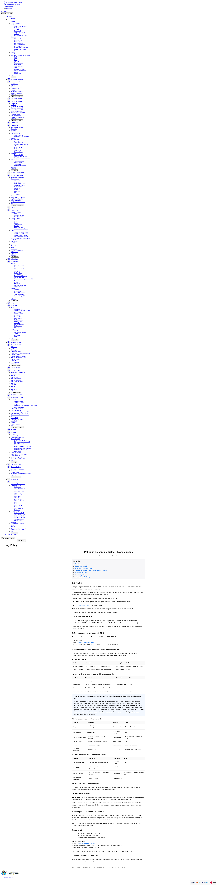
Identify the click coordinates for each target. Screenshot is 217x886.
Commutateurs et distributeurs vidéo (20, 238)
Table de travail (18, 66)
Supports (13, 422)
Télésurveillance (15, 359)
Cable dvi (16, 490)
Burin (15, 57)
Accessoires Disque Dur (20, 440)
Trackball (16, 226)
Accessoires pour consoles (18, 372)
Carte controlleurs (15, 132)
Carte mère (14, 129)
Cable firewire (18, 494)
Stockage (14, 462)
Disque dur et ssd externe (17, 437)
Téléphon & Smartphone (17, 408)
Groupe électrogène (19, 32)
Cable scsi (17, 503)
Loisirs (12, 52)
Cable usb (17, 507)
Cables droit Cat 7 (19, 519)
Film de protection (16, 115)
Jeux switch (14, 389)
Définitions (78, 564)
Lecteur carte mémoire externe (19, 454)
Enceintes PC (14, 241)
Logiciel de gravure (19, 292)
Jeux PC (13, 375)
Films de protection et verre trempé (20, 415)
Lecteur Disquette (15, 455)
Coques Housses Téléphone (18, 410)
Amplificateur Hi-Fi (19, 309)
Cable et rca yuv (18, 508)
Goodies (13, 242)
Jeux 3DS (13, 384)
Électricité (13, 522)
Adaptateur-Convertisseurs (18, 484)
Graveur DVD (18, 150)
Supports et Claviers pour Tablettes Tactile (25, 405)
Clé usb (13, 434)
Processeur (14, 130)
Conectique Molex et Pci (17, 523)
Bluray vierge (18, 186)
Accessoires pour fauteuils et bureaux (21, 473)
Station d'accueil (15, 114)
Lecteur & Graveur (16, 145)
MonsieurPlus (4, 11)
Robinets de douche (19, 44)
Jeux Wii (13, 386)
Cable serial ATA (18, 505)
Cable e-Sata (17, 493)
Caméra (16, 330)
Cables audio (17, 487)
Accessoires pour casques (21, 236)
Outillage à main (18, 28)
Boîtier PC (17, 141)
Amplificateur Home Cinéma (22, 310)
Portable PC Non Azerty (17, 117)
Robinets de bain (18, 43)
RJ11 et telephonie (19, 520)
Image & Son (15, 340)
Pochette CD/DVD (19, 191)
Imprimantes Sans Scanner (18, 202)
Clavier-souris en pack (20, 220)
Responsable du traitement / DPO (85, 568)
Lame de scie (17, 31)
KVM (12, 247)
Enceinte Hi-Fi (18, 316)
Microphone (14, 249)
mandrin (16, 61)
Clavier (16, 221)
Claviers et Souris (15, 218)
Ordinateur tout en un (16, 87)
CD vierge (17, 180)
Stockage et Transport (20, 69)
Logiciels (13, 288)
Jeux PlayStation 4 (16, 380)
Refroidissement (15, 159)
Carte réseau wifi (18, 286)
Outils (12, 525)
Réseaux (13, 263)
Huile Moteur (17, 64)
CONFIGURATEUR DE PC (12, 534)
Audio (12, 307)
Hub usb (13, 244)
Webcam (13, 253)
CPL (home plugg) (19, 268)
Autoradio (17, 323)
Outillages (13, 24)
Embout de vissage (19, 63)
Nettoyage (17, 188)
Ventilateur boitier (19, 161)
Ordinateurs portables (17, 120)
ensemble (16, 29)
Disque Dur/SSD (15, 439)
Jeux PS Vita (14, 377)
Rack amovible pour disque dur (22, 448)
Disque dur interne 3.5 (20, 443)
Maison (13, 77)
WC (15, 50)
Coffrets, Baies (18, 273)
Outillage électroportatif (20, 26)
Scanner (13, 195)
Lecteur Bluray (18, 149)
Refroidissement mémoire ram (22, 158)
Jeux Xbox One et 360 (17, 381)
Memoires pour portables (21, 156)
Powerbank (14, 421)
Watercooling (17, 164)
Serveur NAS (18, 283)
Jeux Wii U (14, 387)
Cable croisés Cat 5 (19, 514)
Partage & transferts (81, 572)
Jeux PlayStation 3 (16, 378)
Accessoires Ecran (19, 215)
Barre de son (17, 312)
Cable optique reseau (19, 488)
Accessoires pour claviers (21, 229)
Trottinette (13, 360)
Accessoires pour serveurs (18, 91)
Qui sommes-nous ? (81, 566)
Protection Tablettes (19, 407)
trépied (16, 67)
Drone (12, 348)
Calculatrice (14, 347)
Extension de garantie (16, 93)
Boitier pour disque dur (17, 457)
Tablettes (13, 399)
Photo (15, 336)
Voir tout (13, 75)
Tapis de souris (18, 224)
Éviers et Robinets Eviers (21, 47)
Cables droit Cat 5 (19, 513)
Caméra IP (17, 271)
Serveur (13, 90)
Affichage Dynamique (20, 332)
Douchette (13, 239)
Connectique (15, 533)
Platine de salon (18, 320)
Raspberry (13, 167)
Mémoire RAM (18, 155)
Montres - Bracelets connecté (18, 356)
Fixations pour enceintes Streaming (20, 353)
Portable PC (14, 103)
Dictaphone (17, 327)
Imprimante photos (16, 200)
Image (12, 329)
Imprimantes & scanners (18, 205)
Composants (15, 170)
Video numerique (18, 297)
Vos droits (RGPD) (80, 575)
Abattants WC (18, 38)
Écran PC (16, 213)
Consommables (15, 179)
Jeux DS (13, 383)
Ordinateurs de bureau (17, 96)
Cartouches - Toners (19, 185)
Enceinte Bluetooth (16, 351)
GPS (12, 416)
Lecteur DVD (18, 147)
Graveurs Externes (16, 452)
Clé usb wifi (17, 266)
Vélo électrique (15, 362)
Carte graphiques (15, 133)
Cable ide (16, 497)
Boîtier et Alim (15, 139)
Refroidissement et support (18, 112)
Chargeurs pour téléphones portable (20, 412)
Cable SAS (17, 502)
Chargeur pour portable (17, 108)
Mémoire (13, 153)
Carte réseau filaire (19, 265)
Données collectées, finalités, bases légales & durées (91, 570)
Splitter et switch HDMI (17, 529)
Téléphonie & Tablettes (17, 427)
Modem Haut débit (19, 277)
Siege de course (15, 472)
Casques (13, 230)
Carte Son (13, 138)
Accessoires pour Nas (20, 285)
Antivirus (16, 289)
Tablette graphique (19, 402)
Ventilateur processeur (20, 165)
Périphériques (15, 256)
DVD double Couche (20, 183)
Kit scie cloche (18, 73)
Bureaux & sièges (16, 476)
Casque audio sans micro (21, 233)
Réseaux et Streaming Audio (18, 357)
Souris (16, 223)
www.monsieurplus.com (83, 605)
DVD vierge (17, 182)
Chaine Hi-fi (17, 315)
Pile (15, 192)
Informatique (15, 300)
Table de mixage (18, 326)
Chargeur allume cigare (17, 109)
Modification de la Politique (83, 577)
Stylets (16, 404)
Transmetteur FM (15, 424)
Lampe (16, 72)
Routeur (16, 280)
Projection (17, 335)
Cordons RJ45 (15, 511)
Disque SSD (17, 451)
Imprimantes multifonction (18, 197)
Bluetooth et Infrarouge (20, 276)
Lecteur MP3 (14, 418)
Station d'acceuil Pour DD (18, 458)
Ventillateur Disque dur (20, 449)
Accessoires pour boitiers (21, 144)
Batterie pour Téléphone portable (19, 413)
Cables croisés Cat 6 (19, 517)
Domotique (14, 350)
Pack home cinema (19, 318)
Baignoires (17, 41)
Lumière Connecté (16, 354)
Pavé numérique (18, 227)
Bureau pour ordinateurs (17, 469)
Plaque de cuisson (15, 23)
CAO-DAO (17, 291)
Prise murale (14, 526)
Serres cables (17, 194)
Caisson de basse (18, 313)
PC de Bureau (14, 84)
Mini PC (13, 85)
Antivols (16, 34)
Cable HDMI (17, 496)
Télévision (17, 333)
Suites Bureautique (19, 294)
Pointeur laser (14, 252)
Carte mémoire (15, 436)
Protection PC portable (17, 106)
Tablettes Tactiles (18, 401)
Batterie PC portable (16, 111)
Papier (16, 189)
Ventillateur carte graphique (21, 136)
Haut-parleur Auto (19, 324)
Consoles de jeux (15, 374)
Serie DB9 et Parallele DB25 (18, 528)
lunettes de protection (20, 70)
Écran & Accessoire (16, 212)
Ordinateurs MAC (16, 88)
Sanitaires (13, 37)
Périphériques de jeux (16, 246)
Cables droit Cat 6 (19, 516)
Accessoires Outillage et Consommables (21, 55)
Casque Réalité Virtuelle (20, 235)
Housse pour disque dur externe (22, 446)
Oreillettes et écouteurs (17, 419)
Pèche (15, 54)
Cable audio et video (16, 485)
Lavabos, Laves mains (20, 49)
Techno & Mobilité (16, 365)
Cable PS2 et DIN (19, 500)
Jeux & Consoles (16, 392)
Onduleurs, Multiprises (17, 250)
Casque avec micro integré (21, 232)
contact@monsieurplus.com (86, 642)
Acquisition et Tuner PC (17, 127)
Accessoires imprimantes (17, 177)
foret (15, 58)
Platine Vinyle (18, 321)
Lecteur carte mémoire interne (22, 445)
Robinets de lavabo (19, 46)
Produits (9, 16)
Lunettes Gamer (18, 216)
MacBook (13, 105)
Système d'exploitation (20, 296)
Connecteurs (17, 274)
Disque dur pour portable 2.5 (22, 442)
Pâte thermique (18, 162)
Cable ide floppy (18, 499)
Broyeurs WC (18, 40)
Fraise (15, 60)
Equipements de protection (21, 35)
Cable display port (19, 491)
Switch (16, 282)
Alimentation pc (18, 142)
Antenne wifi (17, 270)
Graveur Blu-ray (18, 152)
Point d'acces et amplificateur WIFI (23, 279)
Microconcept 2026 (9, 877)
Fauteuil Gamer (15, 470)
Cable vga (17, 510)
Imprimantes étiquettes (17, 199)
